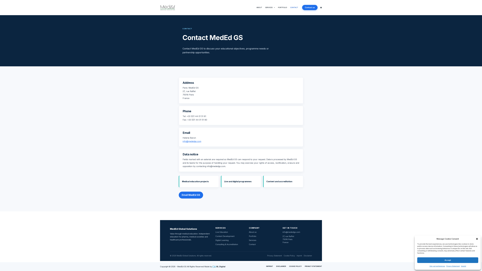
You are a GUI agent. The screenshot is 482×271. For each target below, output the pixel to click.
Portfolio (282, 7)
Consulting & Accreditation (226, 244)
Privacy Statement (453, 266)
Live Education (221, 232)
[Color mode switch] (321, 8)
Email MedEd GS (191, 195)
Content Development (224, 236)
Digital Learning (222, 240)
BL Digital (220, 266)
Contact (294, 7)
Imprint (463, 266)
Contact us (310, 7)
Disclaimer (308, 256)
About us (253, 232)
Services (269, 7)
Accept (448, 260)
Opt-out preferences (437, 266)
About (259, 7)
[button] (477, 239)
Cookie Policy (289, 256)
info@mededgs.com (192, 141)
